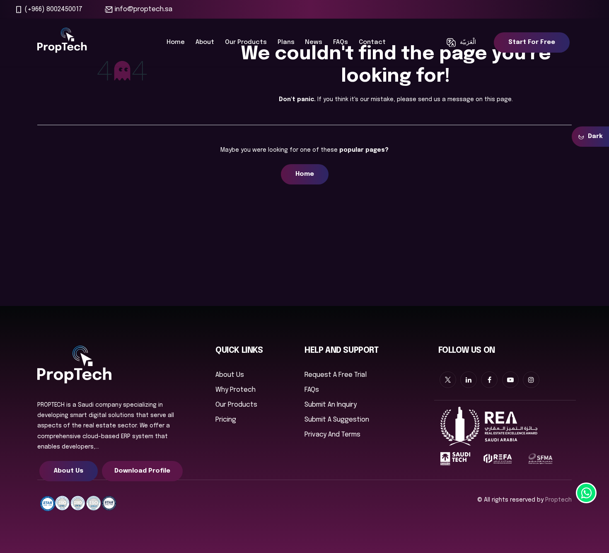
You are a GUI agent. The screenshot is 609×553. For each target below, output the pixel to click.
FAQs (311, 389)
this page (498, 99)
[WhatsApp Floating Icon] (586, 493)
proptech (558, 500)
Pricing (225, 419)
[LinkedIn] (468, 379)
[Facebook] (489, 379)
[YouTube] (510, 379)
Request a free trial (335, 374)
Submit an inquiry (330, 404)
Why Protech (235, 389)
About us (229, 374)
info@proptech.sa (143, 9)
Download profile (142, 471)
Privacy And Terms (332, 434)
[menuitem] (175, 42)
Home (304, 174)
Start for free (531, 42)
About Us (68, 471)
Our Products (236, 404)
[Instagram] (531, 379)
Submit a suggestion (336, 419)
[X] (448, 379)
